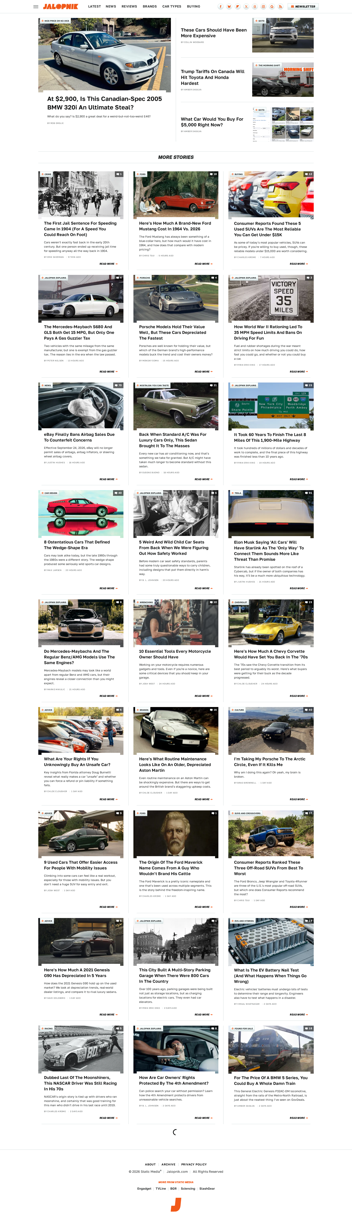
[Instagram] (263, 6)
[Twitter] (246, 6)
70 (120, 385)
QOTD (261, 21)
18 (215, 174)
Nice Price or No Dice (57, 21)
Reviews (129, 6)
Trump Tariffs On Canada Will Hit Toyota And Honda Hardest (212, 77)
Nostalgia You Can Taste (154, 385)
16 (215, 709)
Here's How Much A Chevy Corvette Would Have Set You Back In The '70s (271, 654)
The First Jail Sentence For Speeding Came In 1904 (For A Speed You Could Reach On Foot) (80, 229)
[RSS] (280, 6)
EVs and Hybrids (244, 921)
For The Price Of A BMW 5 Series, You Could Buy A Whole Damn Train (271, 1080)
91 (310, 493)
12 (310, 174)
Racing (49, 1028)
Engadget (144, 1188)
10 (215, 602)
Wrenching (146, 602)
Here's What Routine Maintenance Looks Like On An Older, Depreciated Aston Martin (175, 764)
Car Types (172, 6)
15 (310, 385)
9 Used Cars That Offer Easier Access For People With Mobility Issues (81, 865)
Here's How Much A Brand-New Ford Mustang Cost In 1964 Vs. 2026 (175, 226)
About (150, 1164)
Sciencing (188, 1188)
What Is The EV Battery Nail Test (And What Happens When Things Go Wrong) (270, 976)
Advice (48, 710)
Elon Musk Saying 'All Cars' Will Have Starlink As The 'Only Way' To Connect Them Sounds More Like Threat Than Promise (269, 551)
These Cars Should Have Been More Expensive (214, 32)
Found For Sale (244, 1028)
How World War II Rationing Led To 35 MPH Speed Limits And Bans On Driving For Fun (268, 332)
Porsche (145, 278)
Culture (239, 710)
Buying (193, 6)
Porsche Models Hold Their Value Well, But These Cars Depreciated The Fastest (172, 332)
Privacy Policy (194, 1164)
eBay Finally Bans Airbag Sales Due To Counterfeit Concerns (79, 437)
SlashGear (207, 1188)
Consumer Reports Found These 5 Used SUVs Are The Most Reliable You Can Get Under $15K (267, 229)
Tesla (238, 493)
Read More (107, 264)
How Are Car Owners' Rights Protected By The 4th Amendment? (174, 1080)
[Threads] (255, 6)
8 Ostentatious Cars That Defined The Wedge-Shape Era (77, 545)
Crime (48, 174)
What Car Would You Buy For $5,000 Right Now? (212, 122)
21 (215, 385)
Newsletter (305, 6)
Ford (142, 174)
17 (310, 813)
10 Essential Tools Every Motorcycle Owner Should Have (175, 654)
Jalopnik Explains (55, 278)
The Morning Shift (269, 65)
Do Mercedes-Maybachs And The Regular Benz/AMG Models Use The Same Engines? (79, 657)
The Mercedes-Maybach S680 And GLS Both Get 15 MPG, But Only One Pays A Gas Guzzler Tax (79, 332)
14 (310, 920)
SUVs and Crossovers (248, 813)
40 (120, 493)
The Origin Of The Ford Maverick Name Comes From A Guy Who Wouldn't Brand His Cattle (171, 868)
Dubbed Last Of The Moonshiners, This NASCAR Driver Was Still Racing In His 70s (80, 1083)
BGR (173, 1188)
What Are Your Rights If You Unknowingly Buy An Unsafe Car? (77, 761)
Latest (94, 6)
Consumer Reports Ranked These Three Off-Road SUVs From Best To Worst (268, 868)
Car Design (51, 493)
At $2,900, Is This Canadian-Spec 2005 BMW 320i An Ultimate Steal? (104, 103)
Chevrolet (241, 602)
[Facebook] (221, 6)
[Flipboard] (238, 6)
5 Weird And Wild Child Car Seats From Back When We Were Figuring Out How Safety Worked (173, 548)
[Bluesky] (229, 6)
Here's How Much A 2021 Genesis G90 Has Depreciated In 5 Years (77, 972)
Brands (150, 6)
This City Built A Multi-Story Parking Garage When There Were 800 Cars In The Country (174, 975)
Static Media (150, 1172)
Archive (168, 1164)
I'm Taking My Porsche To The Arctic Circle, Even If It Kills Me (269, 761)
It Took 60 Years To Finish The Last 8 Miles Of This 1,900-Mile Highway (270, 437)
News (111, 6)
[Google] (272, 6)
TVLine (161, 1188)
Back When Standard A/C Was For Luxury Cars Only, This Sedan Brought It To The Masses (173, 440)
